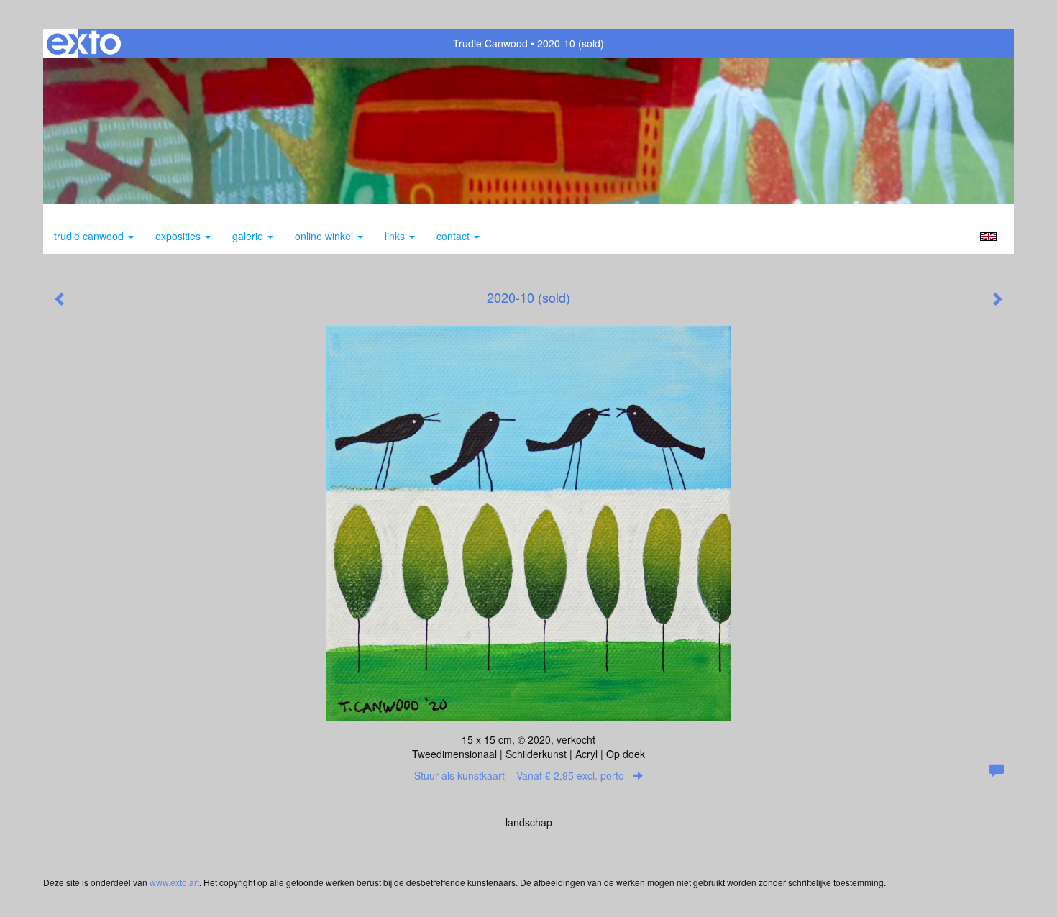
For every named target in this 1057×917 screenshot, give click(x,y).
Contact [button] (454, 236)
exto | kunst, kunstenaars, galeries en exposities (83, 43)
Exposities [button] (179, 236)
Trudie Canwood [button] (90, 236)
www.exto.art (174, 882)
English (988, 236)
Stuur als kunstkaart (519, 775)
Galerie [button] (249, 236)
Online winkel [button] (325, 236)
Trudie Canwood (490, 43)
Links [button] (396, 236)
